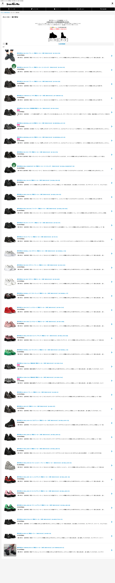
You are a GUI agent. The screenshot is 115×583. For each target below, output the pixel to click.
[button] (2, 4)
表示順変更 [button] (62, 44)
